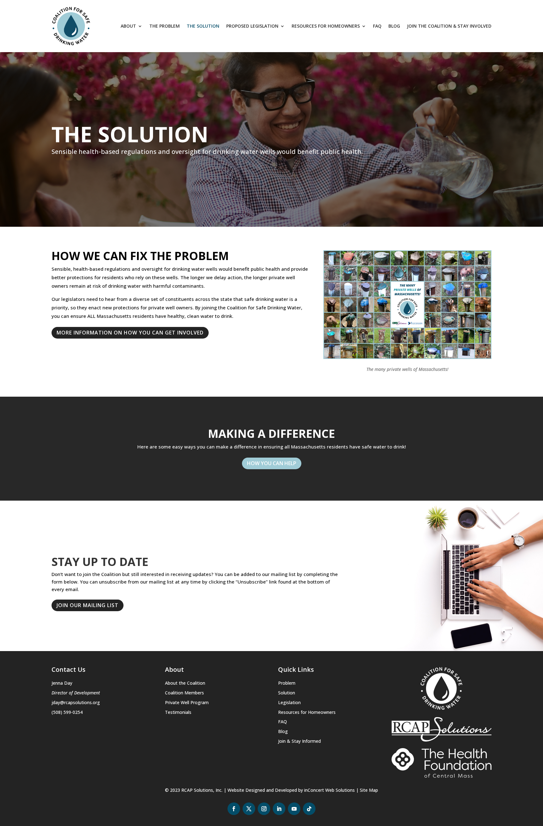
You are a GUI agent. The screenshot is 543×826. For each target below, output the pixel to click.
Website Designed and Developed (262, 790)
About (128, 26)
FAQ (377, 26)
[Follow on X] (249, 808)
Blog (394, 26)
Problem (286, 683)
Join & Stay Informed (299, 741)
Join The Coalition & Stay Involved (449, 26)
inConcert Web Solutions (329, 790)
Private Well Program (187, 702)
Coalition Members (184, 693)
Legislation (289, 702)
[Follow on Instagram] (264, 808)
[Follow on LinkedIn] (279, 808)
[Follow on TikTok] (309, 808)
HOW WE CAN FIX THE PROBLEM (140, 257)
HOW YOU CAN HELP (271, 463)
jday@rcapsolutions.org (76, 702)
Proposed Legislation (252, 26)
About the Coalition (185, 683)
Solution (286, 693)
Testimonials (178, 712)
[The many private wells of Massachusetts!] (407, 357)
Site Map (369, 790)
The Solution (203, 26)
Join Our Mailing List (87, 605)
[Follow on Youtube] (294, 808)
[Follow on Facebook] (234, 808)
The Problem (164, 26)
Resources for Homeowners (326, 26)
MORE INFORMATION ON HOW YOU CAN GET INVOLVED (130, 332)
